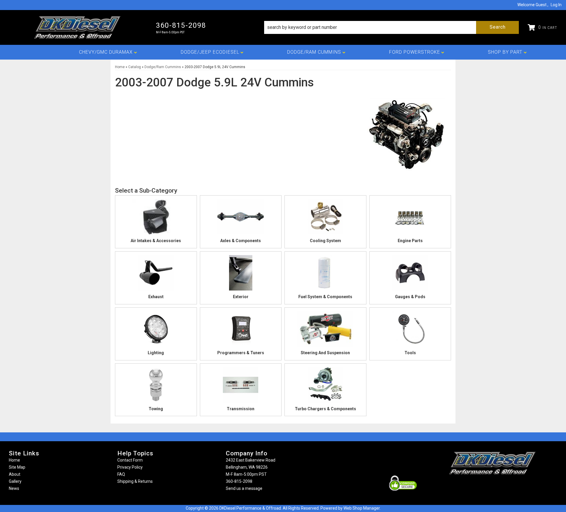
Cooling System (325, 240)
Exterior (241, 296)
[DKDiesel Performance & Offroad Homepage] (78, 27)
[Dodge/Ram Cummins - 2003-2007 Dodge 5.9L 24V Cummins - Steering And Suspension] (325, 330)
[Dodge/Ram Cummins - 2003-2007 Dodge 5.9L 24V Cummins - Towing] (156, 386)
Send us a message (244, 488)
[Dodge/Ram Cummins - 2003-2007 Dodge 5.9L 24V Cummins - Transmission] (241, 386)
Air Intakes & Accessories (156, 240)
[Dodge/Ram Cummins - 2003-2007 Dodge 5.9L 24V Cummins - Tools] (410, 330)
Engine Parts (410, 240)
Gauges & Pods (410, 296)
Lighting (156, 352)
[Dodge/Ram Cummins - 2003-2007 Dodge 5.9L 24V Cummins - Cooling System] (325, 218)
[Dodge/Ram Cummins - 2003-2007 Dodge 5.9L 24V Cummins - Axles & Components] (241, 218)
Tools (410, 352)
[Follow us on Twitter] (499, 486)
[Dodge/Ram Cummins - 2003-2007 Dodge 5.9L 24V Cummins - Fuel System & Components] (325, 274)
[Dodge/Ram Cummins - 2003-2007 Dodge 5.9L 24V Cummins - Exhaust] (156, 274)
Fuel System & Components (325, 296)
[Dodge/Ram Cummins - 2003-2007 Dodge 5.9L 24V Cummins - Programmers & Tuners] (241, 330)
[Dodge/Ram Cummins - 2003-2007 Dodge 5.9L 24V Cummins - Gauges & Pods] (410, 274)
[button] (391, 27)
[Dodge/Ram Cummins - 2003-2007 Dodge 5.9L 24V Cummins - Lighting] (156, 330)
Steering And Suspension (325, 352)
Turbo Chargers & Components (325, 408)
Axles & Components (240, 240)
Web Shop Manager (361, 508)
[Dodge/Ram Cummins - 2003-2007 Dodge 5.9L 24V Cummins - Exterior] (241, 274)
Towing (156, 408)
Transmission (240, 408)
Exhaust (156, 296)
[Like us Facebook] (482, 486)
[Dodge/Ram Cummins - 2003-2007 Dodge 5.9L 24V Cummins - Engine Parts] (410, 218)
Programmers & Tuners (240, 352)
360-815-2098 (239, 481)
